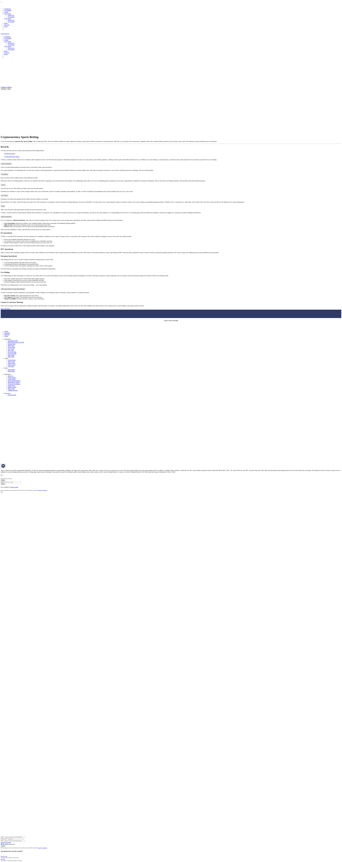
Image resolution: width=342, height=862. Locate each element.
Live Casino (7, 18)
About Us (10, 376)
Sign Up (6, 33)
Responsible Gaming (14, 382)
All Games (11, 366)
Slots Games (11, 361)
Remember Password (9, 844)
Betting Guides (12, 387)
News (6, 26)
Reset (2, 480)
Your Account (4, 856)
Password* (4, 839)
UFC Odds (11, 349)
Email (2, 482)
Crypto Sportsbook (6, 163)
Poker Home (11, 369)
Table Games (11, 363)
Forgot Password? (6, 842)
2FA (2, 840)
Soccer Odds (11, 347)
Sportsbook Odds (13, 340)
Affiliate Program (13, 390)
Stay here (3, 859)
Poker (6, 23)
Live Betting (7, 10)
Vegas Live (11, 15)
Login (2, 33)
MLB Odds (11, 345)
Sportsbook (7, 9)
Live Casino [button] (7, 13)
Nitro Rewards (12, 395)
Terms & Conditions (42, 490)
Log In (3, 846)
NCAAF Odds (12, 352)
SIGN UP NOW (5, 309)
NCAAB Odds (12, 353)
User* (5, 837)
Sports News (11, 385)
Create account (14, 487)
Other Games (11, 365)
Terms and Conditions (14, 384)
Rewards (6, 25)
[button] (11, 33)
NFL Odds (11, 350)
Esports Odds (11, 344)
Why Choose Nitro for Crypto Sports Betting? (13, 289)
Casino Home (12, 360)
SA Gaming (11, 17)
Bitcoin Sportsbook (6, 216)
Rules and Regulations (14, 380)
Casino (6, 12)
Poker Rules (11, 371)
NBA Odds (11, 355)
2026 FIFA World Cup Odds (16, 342)
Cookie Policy (12, 379)
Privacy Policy (12, 377)
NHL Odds (11, 357)
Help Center (11, 389)
